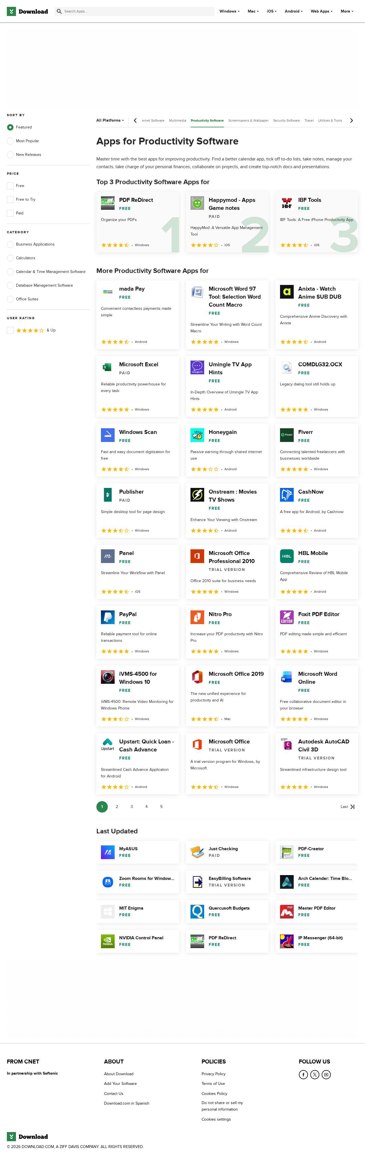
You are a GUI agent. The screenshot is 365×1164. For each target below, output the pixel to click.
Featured (24, 127)
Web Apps (320, 11)
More (345, 11)
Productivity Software (207, 120)
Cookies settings (216, 1119)
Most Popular (27, 140)
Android (292, 11)
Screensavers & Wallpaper (248, 120)
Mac (252, 11)
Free (20, 185)
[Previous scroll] (135, 120)
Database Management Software (44, 285)
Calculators (25, 258)
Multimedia (177, 120)
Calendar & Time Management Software (51, 271)
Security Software (286, 120)
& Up (51, 330)
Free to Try (25, 199)
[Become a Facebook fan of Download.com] (303, 1074)
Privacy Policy (214, 1073)
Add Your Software (120, 1083)
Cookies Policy (214, 1093)
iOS (270, 11)
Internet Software (151, 120)
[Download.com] (27, 11)
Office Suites (27, 299)
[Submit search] (59, 11)
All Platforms (108, 120)
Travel (309, 120)
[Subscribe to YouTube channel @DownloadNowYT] (326, 1074)
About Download (118, 1073)
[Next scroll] (351, 120)
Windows (228, 11)
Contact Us (113, 1093)
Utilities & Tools (330, 120)
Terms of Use (213, 1083)
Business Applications (35, 244)
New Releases (28, 154)
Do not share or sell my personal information (222, 1106)
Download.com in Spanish (126, 1103)
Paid (19, 213)
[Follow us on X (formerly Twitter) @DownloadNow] (314, 1074)
